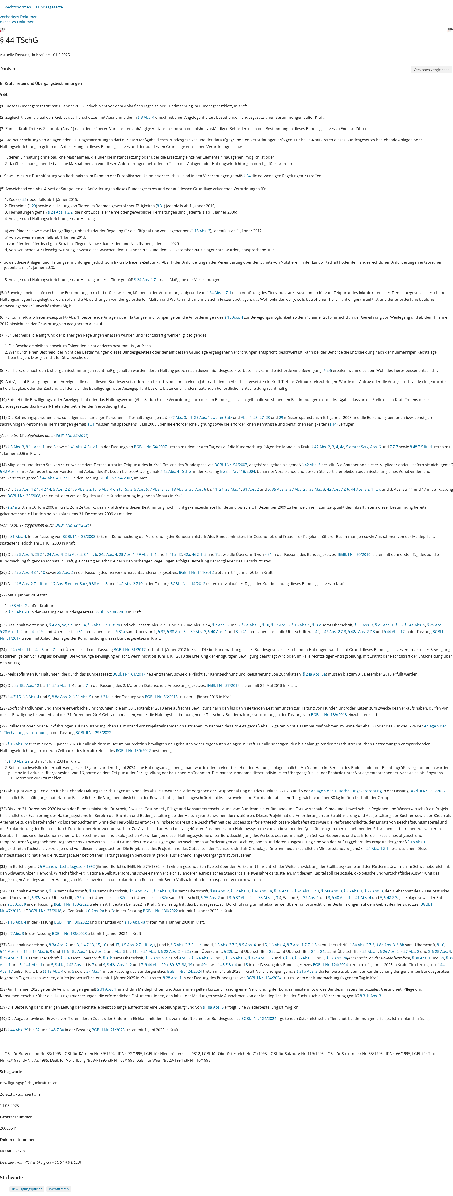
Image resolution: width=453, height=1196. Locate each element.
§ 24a (12, 507)
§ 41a (59, 964)
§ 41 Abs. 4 (361, 897)
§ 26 (23, 199)
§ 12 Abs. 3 (280, 625)
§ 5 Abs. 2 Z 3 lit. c (186, 944)
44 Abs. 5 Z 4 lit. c (366, 489)
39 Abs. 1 (144, 554)
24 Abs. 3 (55, 554)
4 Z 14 (46, 489)
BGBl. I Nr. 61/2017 (129, 674)
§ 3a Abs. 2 (58, 944)
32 (37, 1029)
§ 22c (270, 951)
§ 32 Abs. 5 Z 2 (157, 958)
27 (262, 417)
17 (117, 944)
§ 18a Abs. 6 (213, 1007)
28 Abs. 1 (233, 489)
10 (43, 572)
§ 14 (332, 424)
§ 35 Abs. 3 (304, 958)
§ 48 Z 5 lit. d (421, 446)
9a (64, 625)
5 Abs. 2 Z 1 (63, 489)
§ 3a (92, 891)
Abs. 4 (246, 417)
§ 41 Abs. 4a (19, 612)
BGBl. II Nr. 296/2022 (93, 732)
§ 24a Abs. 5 (414, 625)
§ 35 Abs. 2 (210, 897)
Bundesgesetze (49, 7)
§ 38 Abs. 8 (98, 583)
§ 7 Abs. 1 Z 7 (298, 944)
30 (172, 964)
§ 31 (160, 205)
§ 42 (315, 631)
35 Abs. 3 (280, 489)
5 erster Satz (357, 446)
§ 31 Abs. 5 (82, 696)
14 (84, 625)
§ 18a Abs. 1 (77, 951)
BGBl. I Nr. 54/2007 (150, 446)
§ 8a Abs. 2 (251, 625)
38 (184, 964)
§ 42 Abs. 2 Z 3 (333, 631)
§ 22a (186, 951)
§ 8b (400, 944)
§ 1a (52, 891)
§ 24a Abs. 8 (331, 891)
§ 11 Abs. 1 (35, 446)
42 (180, 554)
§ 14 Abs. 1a (261, 891)
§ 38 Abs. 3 (176, 631)
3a (191, 489)
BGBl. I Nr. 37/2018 (223, 685)
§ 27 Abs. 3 (373, 891)
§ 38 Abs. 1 (265, 897)
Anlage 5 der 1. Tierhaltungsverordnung (346, 791)
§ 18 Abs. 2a (18, 744)
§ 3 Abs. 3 (16, 446)
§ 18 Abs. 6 (417, 842)
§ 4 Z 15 (14, 696)
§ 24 (247, 175)
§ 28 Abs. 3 (441, 951)
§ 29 (32, 205)
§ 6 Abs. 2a (94, 910)
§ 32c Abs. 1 (258, 958)
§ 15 (24, 951)
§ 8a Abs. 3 (385, 944)
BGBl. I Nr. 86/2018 (161, 696)
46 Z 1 (197, 554)
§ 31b (107, 958)
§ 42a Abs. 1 (117, 964)
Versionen (9, 68)
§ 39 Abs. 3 (197, 631)
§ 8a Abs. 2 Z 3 (362, 944)
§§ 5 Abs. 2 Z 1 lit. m (31, 583)
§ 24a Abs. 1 (18, 649)
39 (190, 964)
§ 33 (289, 958)
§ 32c (121, 897)
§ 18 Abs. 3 (201, 230)
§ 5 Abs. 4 (247, 944)
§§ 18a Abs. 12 (26, 685)
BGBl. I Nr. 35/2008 (71, 435)
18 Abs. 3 (179, 489)
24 (221, 489)
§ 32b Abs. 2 (235, 958)
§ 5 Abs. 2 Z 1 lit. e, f (138, 944)
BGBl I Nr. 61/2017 (130, 649)
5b (442, 958)
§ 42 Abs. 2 (320, 446)
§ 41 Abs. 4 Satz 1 (83, 446)
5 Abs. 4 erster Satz (115, 489)
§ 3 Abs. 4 (146, 117)
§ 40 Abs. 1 (217, 631)
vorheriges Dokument (19, 16)
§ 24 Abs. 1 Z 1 (146, 279)
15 (98, 944)
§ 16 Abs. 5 (301, 625)
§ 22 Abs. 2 (170, 951)
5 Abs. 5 (141, 489)
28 (268, 417)
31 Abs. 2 (251, 489)
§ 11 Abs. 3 (9, 951)
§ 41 (243, 631)
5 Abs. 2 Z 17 (86, 489)
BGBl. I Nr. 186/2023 (69, 933)
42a (187, 554)
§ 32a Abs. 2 (202, 958)
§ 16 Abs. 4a (135, 922)
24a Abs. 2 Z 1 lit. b (81, 554)
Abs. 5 (120, 951)
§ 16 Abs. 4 (233, 317)
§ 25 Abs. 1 (436, 625)
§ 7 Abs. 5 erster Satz (68, 583)
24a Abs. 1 (61, 685)
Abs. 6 (375, 446)
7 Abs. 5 (157, 489)
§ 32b (79, 897)
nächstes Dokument (18, 22)
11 (190, 417)
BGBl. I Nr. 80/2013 (110, 612)
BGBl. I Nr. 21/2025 (108, 1029)
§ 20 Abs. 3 (363, 625)
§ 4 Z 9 (54, 625)
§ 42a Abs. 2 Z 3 (361, 631)
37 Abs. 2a (298, 489)
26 (255, 417)
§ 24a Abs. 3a (314, 674)
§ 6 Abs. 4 (31, 696)
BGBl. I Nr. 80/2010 (354, 554)
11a (135, 951)
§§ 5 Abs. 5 (23, 554)
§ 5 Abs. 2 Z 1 (140, 891)
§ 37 (161, 631)
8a (167, 489)
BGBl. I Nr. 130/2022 (133, 750)
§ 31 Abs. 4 (17, 536)
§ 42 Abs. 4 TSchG (175, 471)
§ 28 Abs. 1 (9, 631)
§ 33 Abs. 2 (18, 605)
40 (203, 964)
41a (172, 554)
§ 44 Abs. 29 (18, 1029)
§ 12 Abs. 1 (240, 891)
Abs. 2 (100, 951)
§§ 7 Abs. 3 (177, 417)
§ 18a (316, 625)
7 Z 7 (394, 446)
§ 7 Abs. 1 (162, 891)
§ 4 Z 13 (87, 944)
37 (178, 964)
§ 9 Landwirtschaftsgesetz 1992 (67, 866)
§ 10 (265, 625)
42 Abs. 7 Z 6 (338, 489)
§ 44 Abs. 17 (394, 631)
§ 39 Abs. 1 (309, 897)
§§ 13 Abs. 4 (53, 971)
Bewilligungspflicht (27, 1189)
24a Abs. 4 (108, 554)
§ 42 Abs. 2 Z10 (130, 583)
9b (70, 625)
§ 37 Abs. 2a (243, 897)
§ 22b (228, 951)
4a (342, 446)
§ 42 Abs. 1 (75, 964)
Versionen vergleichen (431, 69)
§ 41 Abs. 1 (33, 964)
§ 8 (174, 891)
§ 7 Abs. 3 (220, 625)
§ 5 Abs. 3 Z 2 (226, 944)
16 (104, 944)
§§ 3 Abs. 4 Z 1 (26, 489)
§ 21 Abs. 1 (384, 625)
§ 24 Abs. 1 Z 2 (60, 212)
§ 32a (36, 897)
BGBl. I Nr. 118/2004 (237, 471)
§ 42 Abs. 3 (311, 464)
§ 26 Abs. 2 (389, 951)
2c (113, 910)
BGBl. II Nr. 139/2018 (329, 714)
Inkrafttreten (59, 1189)
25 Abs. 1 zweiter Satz (213, 417)
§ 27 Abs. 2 (410, 951)
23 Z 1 (40, 554)
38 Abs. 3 (317, 489)
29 (281, 417)
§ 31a (120, 631)
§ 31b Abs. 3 (307, 971)
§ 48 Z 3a (391, 897)
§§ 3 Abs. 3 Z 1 (26, 572)
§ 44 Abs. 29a (156, 964)
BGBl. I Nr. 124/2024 (72, 525)
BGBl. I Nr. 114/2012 (196, 572)
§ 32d (163, 897)
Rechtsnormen (18, 7)
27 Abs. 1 (94, 971)
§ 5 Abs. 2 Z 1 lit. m (104, 625)
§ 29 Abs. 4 (9, 958)
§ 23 (327, 370)
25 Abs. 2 (65, 572)
